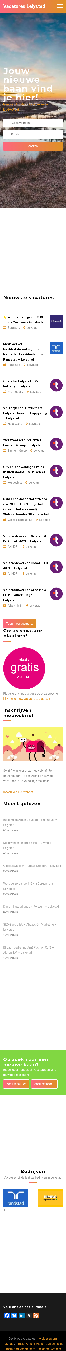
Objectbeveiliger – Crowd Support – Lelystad (32, 866)
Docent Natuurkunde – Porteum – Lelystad (31, 906)
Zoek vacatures (16, 1084)
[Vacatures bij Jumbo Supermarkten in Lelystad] (15, 1198)
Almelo (20, 1343)
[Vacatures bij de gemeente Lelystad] (50, 1198)
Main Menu (60, 6)
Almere (30, 1343)
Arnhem (56, 1349)
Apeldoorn (43, 1349)
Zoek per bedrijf (44, 1084)
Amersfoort (11, 1349)
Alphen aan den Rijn (49, 1343)
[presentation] (3, 1209)
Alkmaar (9, 1343)
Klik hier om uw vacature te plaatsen (26, 698)
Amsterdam (27, 1349)
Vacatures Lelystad (24, 6)
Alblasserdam (48, 1338)
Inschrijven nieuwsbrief (18, 792)
